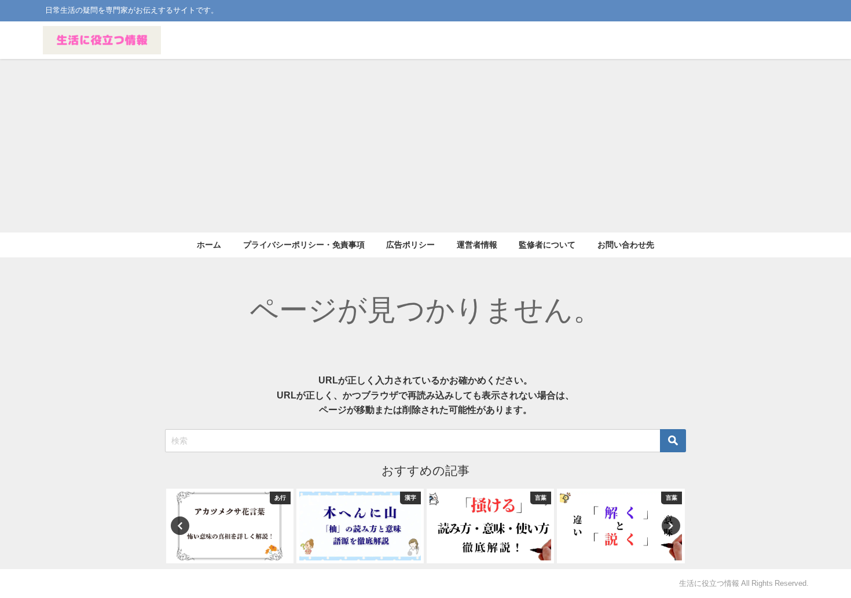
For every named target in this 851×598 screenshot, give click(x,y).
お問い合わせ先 (625, 245)
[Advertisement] (425, 146)
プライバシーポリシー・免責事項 (304, 245)
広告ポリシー (410, 245)
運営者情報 (477, 245)
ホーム (209, 245)
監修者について (547, 245)
